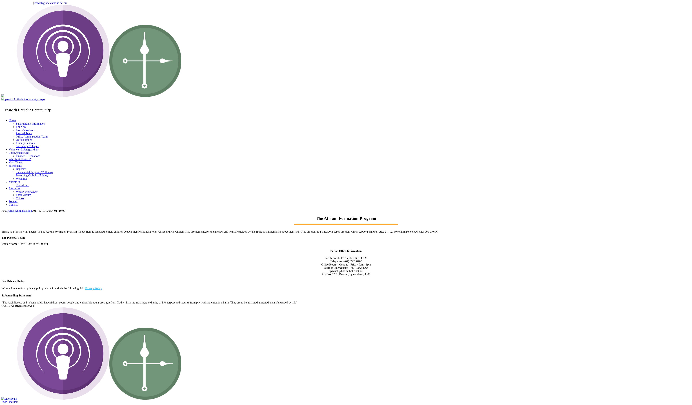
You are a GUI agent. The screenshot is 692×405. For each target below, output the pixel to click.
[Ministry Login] (145, 95)
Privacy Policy (93, 288)
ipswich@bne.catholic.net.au (50, 2)
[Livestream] (9, 95)
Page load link (9, 401)
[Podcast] (63, 95)
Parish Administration (19, 210)
